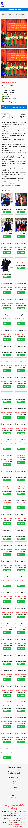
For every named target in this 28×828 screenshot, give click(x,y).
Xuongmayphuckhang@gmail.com (16, 824)
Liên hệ (6, 88)
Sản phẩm (9, 14)
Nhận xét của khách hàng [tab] (13, 117)
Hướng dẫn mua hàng (14, 772)
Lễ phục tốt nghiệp (17, 14)
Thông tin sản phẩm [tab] (4, 116)
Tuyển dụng (14, 783)
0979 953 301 (21, 822)
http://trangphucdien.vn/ (16, 826)
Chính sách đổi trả (14, 770)
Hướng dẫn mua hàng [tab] (22, 116)
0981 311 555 (8, 826)
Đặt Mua (7, 212)
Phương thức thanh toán (14, 773)
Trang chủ (3, 14)
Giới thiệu (14, 780)
